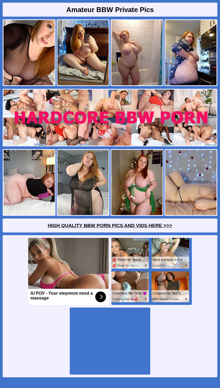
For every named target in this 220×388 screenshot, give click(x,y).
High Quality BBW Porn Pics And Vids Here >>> (110, 225)
